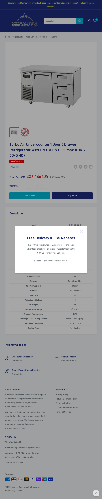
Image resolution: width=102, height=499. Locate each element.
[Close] (81, 231)
